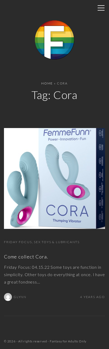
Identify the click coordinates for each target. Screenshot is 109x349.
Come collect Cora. (26, 257)
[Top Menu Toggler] (101, 8)
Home (47, 83)
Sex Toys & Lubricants (57, 242)
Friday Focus (18, 242)
